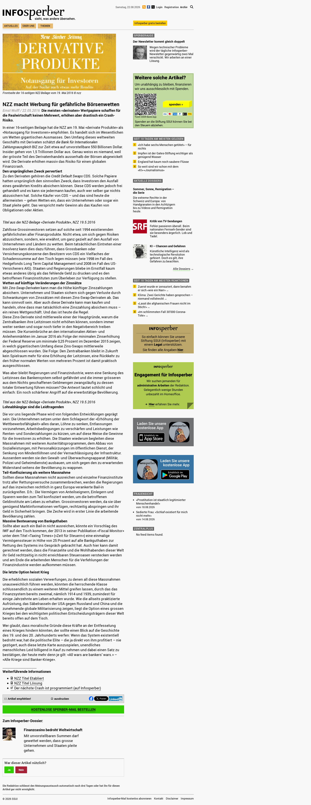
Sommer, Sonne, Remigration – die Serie (153, 191)
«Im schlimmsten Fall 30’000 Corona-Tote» (162, 313)
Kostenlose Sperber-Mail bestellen (63, 709)
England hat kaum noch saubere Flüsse (163, 162)
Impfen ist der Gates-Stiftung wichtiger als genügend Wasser (165, 155)
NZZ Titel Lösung (28, 683)
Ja (9, 770)
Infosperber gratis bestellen (150, 23)
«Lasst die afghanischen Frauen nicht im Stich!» (164, 305)
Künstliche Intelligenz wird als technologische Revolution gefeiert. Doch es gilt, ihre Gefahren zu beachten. (169, 256)
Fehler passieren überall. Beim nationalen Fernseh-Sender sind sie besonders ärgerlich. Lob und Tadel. (171, 231)
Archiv (183, 7)
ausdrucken (61, 699)
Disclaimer (172, 798)
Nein (21, 770)
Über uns (29, 25)
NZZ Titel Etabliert (29, 678)
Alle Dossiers (181, 269)
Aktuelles (11, 25)
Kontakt (158, 798)
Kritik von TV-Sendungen (166, 221)
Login (159, 7)
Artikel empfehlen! (19, 699)
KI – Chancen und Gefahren (167, 246)
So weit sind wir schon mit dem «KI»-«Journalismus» (158, 168)
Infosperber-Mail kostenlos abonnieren (129, 798)
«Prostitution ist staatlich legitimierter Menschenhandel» (161, 501)
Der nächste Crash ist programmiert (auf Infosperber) (57, 688)
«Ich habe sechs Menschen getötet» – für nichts (164, 146)
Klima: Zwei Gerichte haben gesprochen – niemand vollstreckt (165, 296)
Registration (171, 7)
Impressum (187, 798)
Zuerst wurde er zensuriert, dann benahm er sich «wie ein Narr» (164, 288)
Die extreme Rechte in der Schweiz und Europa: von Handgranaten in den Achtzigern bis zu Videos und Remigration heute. (154, 204)
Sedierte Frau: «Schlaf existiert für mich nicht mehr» (162, 514)
